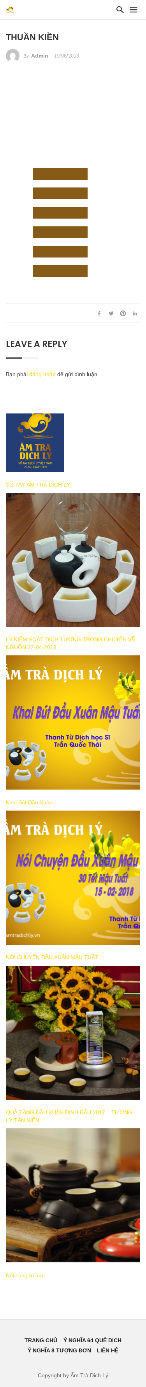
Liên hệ (107, 1350)
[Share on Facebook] (99, 313)
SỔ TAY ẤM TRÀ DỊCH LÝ (38, 485)
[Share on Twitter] (111, 313)
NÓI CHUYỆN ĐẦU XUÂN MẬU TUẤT (52, 957)
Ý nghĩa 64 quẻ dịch (92, 1340)
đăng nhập (42, 374)
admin (39, 56)
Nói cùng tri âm (24, 1275)
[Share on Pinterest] (123, 313)
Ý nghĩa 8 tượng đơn (59, 1350)
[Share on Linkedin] (135, 313)
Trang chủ (41, 1340)
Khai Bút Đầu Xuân (29, 802)
